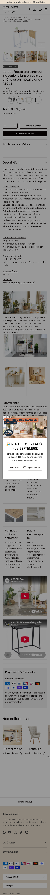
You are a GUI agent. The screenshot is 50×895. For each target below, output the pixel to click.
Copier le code (33, 467)
